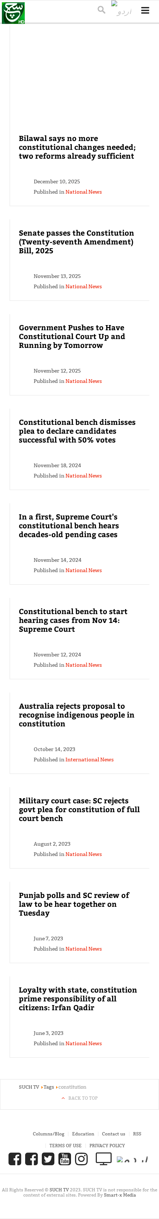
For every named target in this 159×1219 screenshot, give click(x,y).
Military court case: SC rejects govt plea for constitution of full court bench (79, 809)
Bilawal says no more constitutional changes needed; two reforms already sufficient (77, 147)
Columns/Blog (48, 1134)
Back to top (83, 1098)
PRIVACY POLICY (107, 1145)
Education (83, 1134)
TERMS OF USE (66, 1145)
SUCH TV (60, 1189)
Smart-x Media (120, 1195)
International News (89, 759)
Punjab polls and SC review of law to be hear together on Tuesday (74, 903)
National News (83, 192)
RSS (137, 1134)
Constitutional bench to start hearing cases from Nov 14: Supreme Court (73, 620)
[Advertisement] (80, 84)
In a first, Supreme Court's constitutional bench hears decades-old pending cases (69, 525)
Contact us (113, 1134)
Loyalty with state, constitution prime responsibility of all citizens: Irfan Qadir (78, 998)
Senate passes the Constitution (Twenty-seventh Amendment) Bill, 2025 (76, 241)
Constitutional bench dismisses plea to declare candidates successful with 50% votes (77, 430)
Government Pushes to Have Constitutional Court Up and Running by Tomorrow (72, 336)
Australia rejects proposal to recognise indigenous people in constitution (77, 714)
